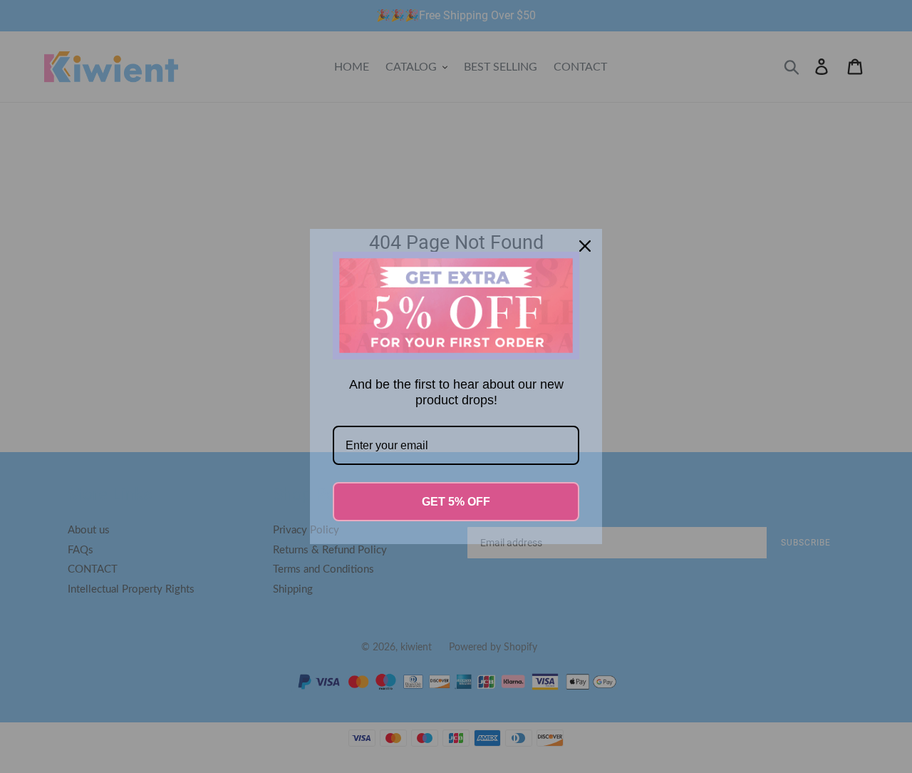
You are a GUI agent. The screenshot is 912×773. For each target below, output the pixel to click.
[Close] (585, 246)
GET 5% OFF (456, 502)
